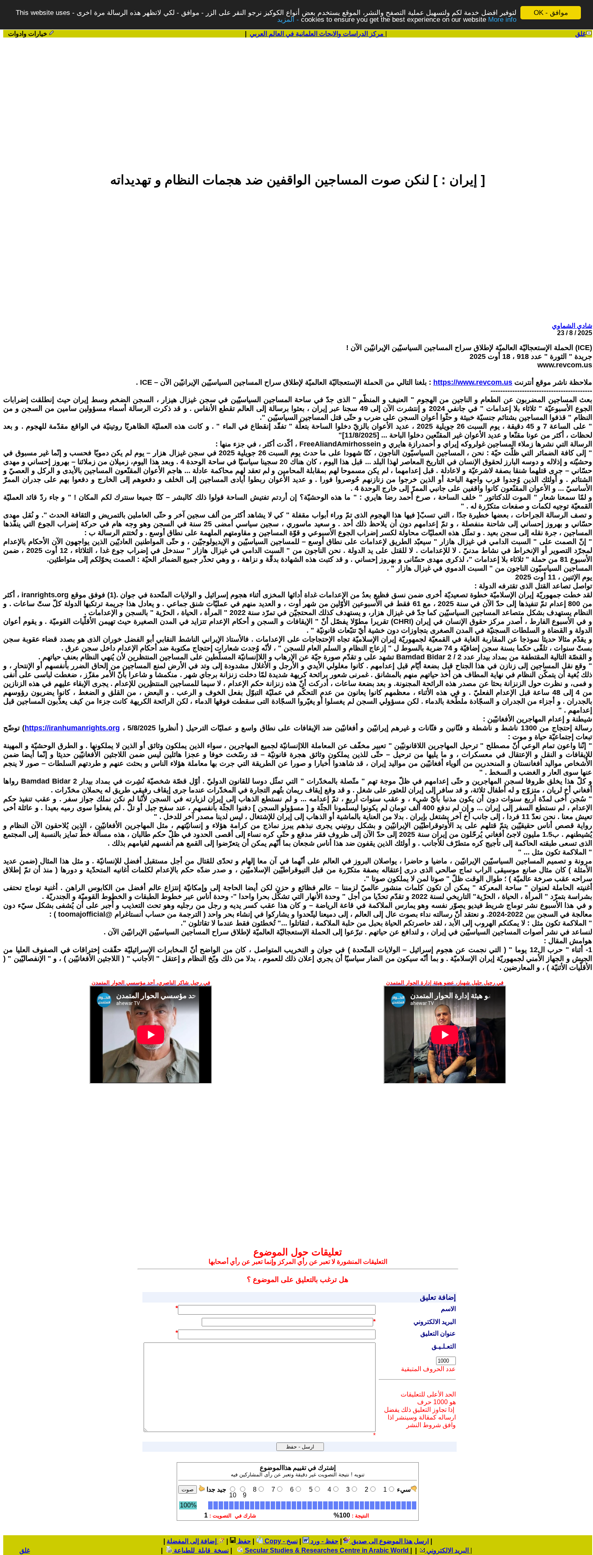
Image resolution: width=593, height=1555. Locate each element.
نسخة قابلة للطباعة (200, 1550)
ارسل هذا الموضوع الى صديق (389, 1541)
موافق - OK (551, 13)
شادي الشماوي (572, 325)
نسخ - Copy (280, 1541)
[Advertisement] (298, 101)
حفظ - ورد (323, 1541)
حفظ (243, 1541)
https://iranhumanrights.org (72, 728)
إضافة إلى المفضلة (192, 1541)
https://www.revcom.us (472, 382)
